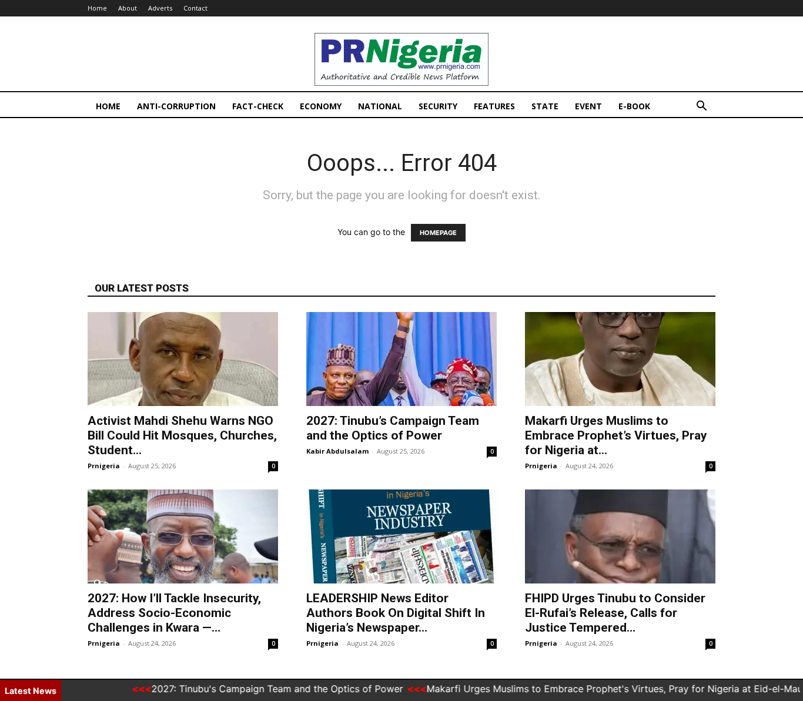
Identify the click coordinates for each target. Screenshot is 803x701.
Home (97, 8)
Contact (195, 8)
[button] (701, 107)
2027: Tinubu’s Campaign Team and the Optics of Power (392, 428)
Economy (321, 106)
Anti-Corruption (176, 106)
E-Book (634, 106)
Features (494, 106)
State (544, 106)
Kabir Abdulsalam (337, 451)
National (380, 106)
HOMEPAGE (438, 233)
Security (438, 106)
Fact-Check (257, 106)
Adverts (160, 8)
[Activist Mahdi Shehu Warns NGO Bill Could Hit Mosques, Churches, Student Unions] (183, 359)
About (127, 8)
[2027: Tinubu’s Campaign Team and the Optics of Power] (401, 359)
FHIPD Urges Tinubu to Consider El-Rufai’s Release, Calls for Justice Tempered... (615, 613)
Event (588, 106)
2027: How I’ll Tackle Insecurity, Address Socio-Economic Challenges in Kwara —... (174, 613)
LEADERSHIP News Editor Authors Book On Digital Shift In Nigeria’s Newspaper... (395, 613)
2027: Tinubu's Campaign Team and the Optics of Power (260, 689)
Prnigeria (104, 465)
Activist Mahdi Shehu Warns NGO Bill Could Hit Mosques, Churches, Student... (182, 435)
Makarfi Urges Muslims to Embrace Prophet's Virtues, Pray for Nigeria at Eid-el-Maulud (604, 689)
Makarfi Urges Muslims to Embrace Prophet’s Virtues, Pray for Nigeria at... (616, 435)
